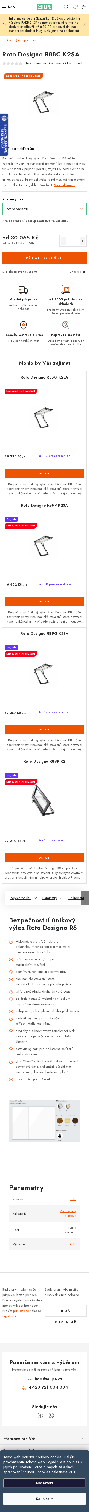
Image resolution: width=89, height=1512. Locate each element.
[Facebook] (40, 1415)
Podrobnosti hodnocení (65, 63)
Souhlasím (44, 1499)
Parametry (49, 898)
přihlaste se (21, 1311)
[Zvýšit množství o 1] (82, 241)
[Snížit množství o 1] (63, 241)
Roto (84, 271)
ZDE (72, 1472)
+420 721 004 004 (48, 1387)
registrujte (9, 1316)
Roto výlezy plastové (68, 1213)
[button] (44, 480)
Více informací (64, 185)
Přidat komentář (65, 1313)
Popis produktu (20, 898)
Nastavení (44, 1483)
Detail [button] (44, 473)
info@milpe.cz (49, 1379)
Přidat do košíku (44, 258)
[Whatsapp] (51, 1415)
